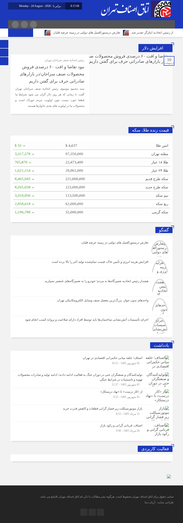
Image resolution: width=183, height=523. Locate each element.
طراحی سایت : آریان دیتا (159, 502)
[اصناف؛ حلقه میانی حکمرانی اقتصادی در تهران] (91, 362)
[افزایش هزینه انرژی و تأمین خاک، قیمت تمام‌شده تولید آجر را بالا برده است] (91, 267)
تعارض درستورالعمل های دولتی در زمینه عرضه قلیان (86, 32)
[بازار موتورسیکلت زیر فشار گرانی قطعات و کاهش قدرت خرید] (91, 413)
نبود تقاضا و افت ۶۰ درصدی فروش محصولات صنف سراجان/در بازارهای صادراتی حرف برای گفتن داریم (52, 73)
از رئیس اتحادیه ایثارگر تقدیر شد (152, 32)
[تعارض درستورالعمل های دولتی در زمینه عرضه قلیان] (91, 248)
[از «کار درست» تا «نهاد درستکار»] (91, 396)
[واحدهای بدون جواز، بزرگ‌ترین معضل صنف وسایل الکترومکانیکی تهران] (91, 306)
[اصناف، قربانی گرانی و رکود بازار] (91, 429)
